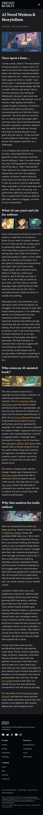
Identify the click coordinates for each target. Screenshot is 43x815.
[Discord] (3, 734)
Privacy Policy (22, 790)
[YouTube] (16, 734)
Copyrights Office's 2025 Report (21, 443)
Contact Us (5, 779)
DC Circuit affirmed (20, 417)
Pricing (4, 749)
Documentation (28, 745)
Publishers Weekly (13, 533)
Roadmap (5, 757)
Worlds (4, 745)
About (4, 767)
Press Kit (5, 775)
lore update (7, 681)
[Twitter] (20, 734)
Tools (25, 753)
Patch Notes (6, 753)
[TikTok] (12, 734)
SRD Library (27, 757)
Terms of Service (33, 790)
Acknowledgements (7, 793)
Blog (3, 771)
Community (27, 749)
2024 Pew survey (10, 475)
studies (21, 250)
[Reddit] (7, 734)
